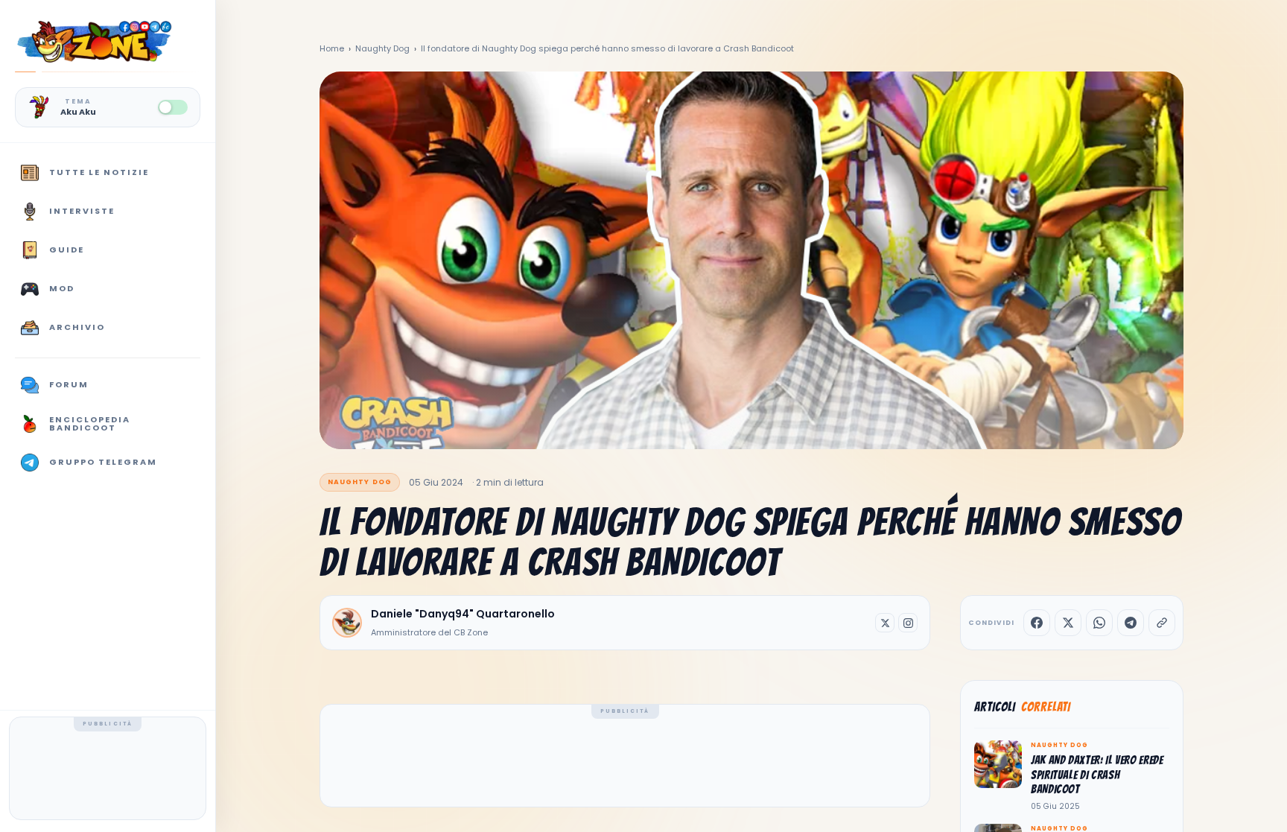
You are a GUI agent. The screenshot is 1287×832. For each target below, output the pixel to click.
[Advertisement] (108, 770)
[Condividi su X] (1068, 622)
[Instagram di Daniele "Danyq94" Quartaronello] (908, 622)
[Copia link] (1161, 622)
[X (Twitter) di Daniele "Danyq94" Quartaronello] (884, 622)
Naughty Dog (382, 48)
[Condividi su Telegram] (1130, 622)
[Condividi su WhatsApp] (1099, 622)
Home (332, 48)
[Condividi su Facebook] (1036, 622)
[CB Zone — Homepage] (94, 42)
